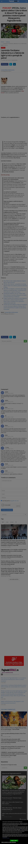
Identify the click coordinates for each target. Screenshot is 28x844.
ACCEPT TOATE (14, 840)
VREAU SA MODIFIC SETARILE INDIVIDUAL (8, 842)
